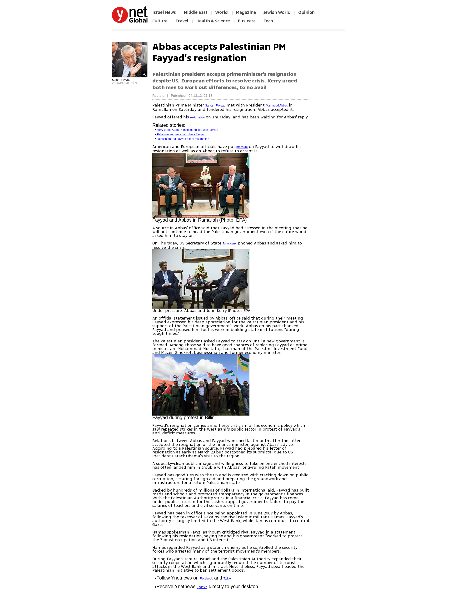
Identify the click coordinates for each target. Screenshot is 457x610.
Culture (160, 21)
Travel (181, 21)
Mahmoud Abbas (277, 105)
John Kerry (230, 243)
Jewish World (276, 12)
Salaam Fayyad (215, 105)
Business (247, 21)
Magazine (246, 12)
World (222, 12)
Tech (268, 21)
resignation (197, 117)
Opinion (306, 12)
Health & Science (213, 21)
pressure (242, 147)
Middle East (196, 12)
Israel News (164, 12)
